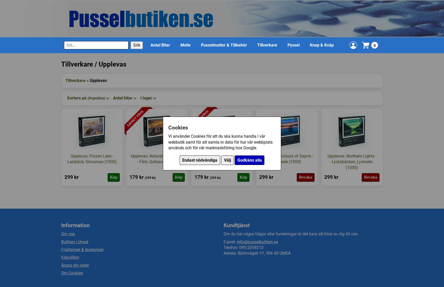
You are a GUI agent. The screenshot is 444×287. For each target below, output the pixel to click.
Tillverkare (267, 45)
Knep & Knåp (322, 45)
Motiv (185, 45)
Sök (136, 45)
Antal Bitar (160, 45)
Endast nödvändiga (199, 160)
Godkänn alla (249, 160)
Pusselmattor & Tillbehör (224, 45)
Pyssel (294, 45)
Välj (227, 160)
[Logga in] (353, 45)
